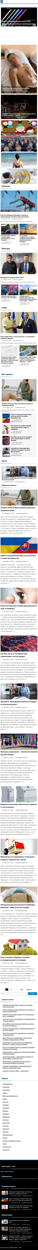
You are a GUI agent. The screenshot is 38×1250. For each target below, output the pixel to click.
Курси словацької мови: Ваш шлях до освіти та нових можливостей (21, 416)
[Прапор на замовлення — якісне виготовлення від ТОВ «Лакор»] (19, 749)
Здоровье (6, 1108)
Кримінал (6, 1114)
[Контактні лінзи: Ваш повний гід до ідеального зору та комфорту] (6, 433)
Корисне (5, 1111)
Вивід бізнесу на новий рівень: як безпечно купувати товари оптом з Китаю (17, 1038)
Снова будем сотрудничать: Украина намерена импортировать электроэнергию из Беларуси (28, 238)
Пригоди (5, 1132)
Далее (29, 989)
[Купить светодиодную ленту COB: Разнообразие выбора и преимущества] (19, 16)
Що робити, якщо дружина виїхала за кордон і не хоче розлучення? (20, 449)
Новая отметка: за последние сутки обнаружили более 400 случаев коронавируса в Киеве (18, 135)
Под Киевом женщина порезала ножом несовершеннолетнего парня (16, 89)
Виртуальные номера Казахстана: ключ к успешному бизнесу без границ (17, 1062)
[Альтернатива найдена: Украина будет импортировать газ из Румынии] (9, 234)
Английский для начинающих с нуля (19, 1221)
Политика (6, 1129)
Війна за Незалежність (10, 1096)
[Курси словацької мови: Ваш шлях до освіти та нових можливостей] (6, 422)
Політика (6, 1126)
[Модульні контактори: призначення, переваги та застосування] (19, 802)
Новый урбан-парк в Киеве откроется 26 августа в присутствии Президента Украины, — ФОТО (28, 359)
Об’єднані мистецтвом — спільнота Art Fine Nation (9, 296)
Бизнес (5, 1093)
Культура (6, 1120)
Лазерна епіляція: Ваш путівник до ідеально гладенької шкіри (20, 1192)
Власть (5, 1099)
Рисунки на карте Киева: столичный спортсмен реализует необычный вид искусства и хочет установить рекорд (9, 360)
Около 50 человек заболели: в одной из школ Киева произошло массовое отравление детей (20, 1229)
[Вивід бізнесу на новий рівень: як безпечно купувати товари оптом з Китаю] (19, 854)
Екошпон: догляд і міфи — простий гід (16, 1071)
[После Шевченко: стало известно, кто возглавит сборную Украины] (19, 333)
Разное (5, 1138)
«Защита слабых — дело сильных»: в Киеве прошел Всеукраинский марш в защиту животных (21, 1237)
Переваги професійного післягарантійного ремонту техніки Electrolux (17, 1067)
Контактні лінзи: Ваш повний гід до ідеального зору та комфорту (21, 427)
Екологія (5, 1102)
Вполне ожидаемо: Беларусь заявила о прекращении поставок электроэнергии (15, 216)
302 (21, 989)
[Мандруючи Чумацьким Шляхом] (19, 273)
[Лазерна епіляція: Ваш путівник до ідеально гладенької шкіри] (19, 401)
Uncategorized (7, 1084)
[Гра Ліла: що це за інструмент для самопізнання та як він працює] (6, 445)
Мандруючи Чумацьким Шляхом (12, 277)
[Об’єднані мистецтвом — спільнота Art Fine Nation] (9, 294)
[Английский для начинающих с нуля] (5, 1222)
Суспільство (7, 1147)
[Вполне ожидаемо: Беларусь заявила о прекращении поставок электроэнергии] (19, 211)
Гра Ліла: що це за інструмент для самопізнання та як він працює (21, 438)
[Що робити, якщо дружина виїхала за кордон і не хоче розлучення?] (6, 456)
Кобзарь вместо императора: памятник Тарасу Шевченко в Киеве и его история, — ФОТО (28, 298)
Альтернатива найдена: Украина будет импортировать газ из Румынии (8, 238)
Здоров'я (6, 1105)
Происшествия (8, 1135)
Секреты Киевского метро (12, 1141)
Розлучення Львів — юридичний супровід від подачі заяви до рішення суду (18, 1057)
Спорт (5, 1144)
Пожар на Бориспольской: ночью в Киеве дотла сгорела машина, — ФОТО (19, 114)
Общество (6, 1123)
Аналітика (6, 1087)
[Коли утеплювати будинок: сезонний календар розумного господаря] (19, 955)
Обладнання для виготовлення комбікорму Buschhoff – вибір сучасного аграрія (17, 1043)
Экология (6, 1150)
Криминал (6, 1117)
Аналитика (6, 1090)
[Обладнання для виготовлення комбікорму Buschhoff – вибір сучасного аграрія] (19, 902)
